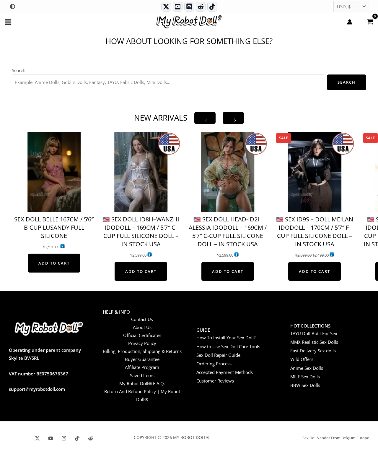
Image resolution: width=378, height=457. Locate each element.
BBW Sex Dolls (305, 385)
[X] (37, 438)
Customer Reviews (215, 381)
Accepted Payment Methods (224, 372)
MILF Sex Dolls (305, 377)
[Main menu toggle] (8, 21)
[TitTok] (77, 438)
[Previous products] (205, 118)
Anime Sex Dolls (306, 368)
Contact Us (142, 319)
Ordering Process (214, 364)
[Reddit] (201, 7)
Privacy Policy (142, 343)
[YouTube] (50, 438)
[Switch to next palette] (12, 6)
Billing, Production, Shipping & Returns (142, 351)
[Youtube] (178, 7)
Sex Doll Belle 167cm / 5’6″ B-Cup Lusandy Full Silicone (54, 227)
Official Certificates (142, 335)
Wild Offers (301, 359)
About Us (142, 327)
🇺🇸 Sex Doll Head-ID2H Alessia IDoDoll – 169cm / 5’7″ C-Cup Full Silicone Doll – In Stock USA (228, 231)
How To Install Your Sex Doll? (225, 338)
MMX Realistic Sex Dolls (314, 342)
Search (18, 70)
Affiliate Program (142, 367)
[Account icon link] (349, 21)
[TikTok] (212, 7)
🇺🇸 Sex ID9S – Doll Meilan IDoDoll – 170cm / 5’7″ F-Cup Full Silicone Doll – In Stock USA (314, 231)
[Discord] (189, 7)
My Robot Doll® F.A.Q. (142, 383)
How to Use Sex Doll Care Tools (228, 346)
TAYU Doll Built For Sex (313, 333)
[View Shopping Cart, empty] (370, 21)
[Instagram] (63, 438)
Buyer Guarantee (142, 359)
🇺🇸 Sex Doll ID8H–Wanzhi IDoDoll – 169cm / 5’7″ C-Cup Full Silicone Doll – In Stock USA (140, 231)
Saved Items (142, 375)
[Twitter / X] (166, 7)
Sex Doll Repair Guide (218, 355)
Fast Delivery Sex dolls (313, 351)
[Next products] (233, 118)
